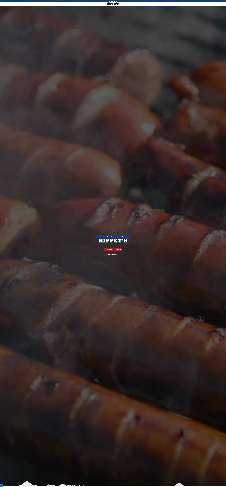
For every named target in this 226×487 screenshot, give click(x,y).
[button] (108, 249)
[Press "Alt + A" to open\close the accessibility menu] (1, 485)
